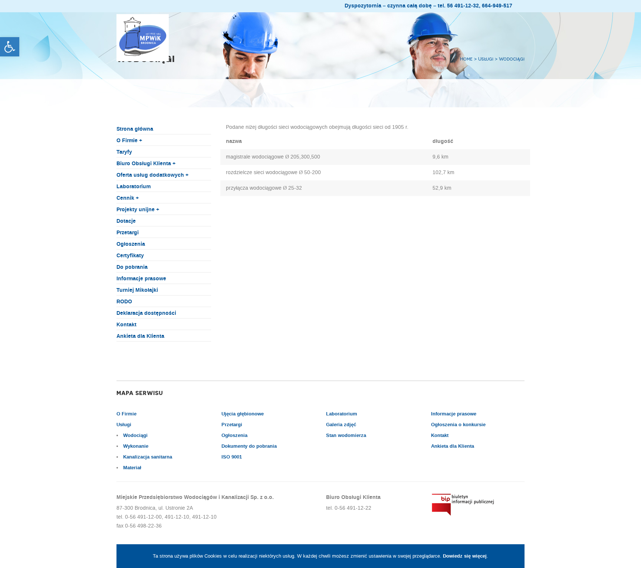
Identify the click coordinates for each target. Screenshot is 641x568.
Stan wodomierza (346, 435)
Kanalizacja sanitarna (147, 457)
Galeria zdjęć (341, 424)
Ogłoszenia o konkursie (458, 424)
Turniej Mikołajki (137, 290)
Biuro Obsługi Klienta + (145, 163)
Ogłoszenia (130, 244)
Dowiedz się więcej (465, 556)
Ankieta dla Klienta (140, 336)
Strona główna (134, 129)
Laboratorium (133, 186)
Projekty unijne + (137, 209)
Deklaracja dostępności (146, 313)
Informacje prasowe (141, 279)
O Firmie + (129, 140)
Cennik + (127, 198)
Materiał (132, 467)
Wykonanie (135, 446)
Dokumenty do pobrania (249, 446)
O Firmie (126, 414)
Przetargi (127, 232)
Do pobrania (132, 267)
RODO (124, 302)
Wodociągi (135, 435)
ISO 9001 (231, 457)
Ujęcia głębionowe (242, 414)
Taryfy (124, 152)
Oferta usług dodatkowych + (152, 175)
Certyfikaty (130, 255)
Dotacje (126, 221)
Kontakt (126, 325)
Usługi (123, 424)
